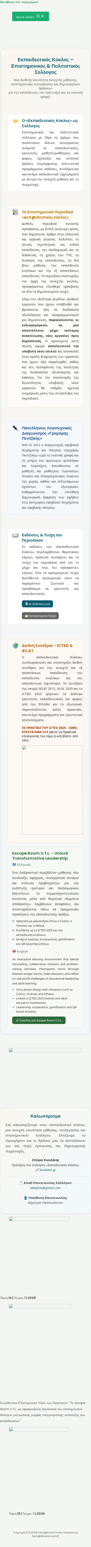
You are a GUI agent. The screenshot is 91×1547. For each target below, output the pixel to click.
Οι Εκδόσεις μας (39, 604)
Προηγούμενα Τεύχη (42, 616)
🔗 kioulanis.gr (45, 1170)
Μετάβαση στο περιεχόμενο (19, 2)
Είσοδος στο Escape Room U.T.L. (40, 1020)
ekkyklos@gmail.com (45, 1188)
